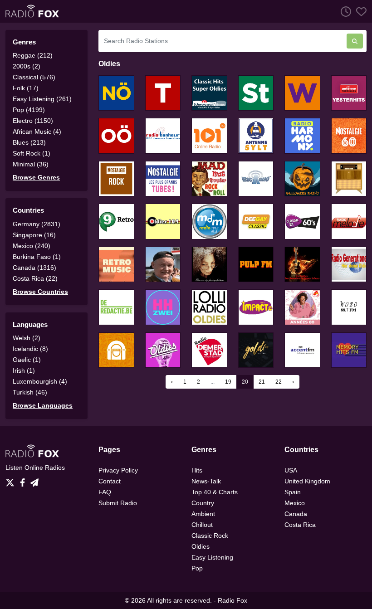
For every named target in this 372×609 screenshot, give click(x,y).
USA (290, 470)
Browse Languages (43, 405)
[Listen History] (343, 11)
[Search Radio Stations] (355, 41)
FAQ (104, 492)
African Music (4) (37, 131)
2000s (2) (26, 66)
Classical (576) (34, 77)
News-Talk (206, 481)
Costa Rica (300, 524)
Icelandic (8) (30, 348)
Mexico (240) (31, 245)
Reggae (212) (33, 55)
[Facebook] (24, 480)
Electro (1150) (33, 120)
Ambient (203, 513)
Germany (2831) (36, 224)
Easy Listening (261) (42, 98)
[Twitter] (11, 480)
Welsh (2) (26, 337)
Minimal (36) (31, 164)
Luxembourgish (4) (40, 381)
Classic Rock (209, 535)
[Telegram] (34, 480)
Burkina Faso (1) (37, 256)
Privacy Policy (118, 470)
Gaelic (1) (27, 359)
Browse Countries (40, 291)
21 (262, 382)
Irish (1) (24, 370)
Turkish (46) (30, 392)
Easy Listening (212, 557)
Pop (197, 568)
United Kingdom (307, 481)
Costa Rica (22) (35, 278)
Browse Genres (36, 177)
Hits (196, 470)
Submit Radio (117, 503)
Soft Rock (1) (31, 153)
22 (278, 382)
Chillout (202, 524)
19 (228, 382)
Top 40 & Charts (214, 492)
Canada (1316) (34, 267)
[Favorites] (359, 11)
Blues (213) (29, 142)
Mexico (294, 503)
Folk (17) (26, 88)
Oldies (200, 546)
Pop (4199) (29, 109)
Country (202, 503)
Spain (292, 492)
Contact (109, 481)
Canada (295, 513)
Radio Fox (232, 600)
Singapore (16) (34, 235)
